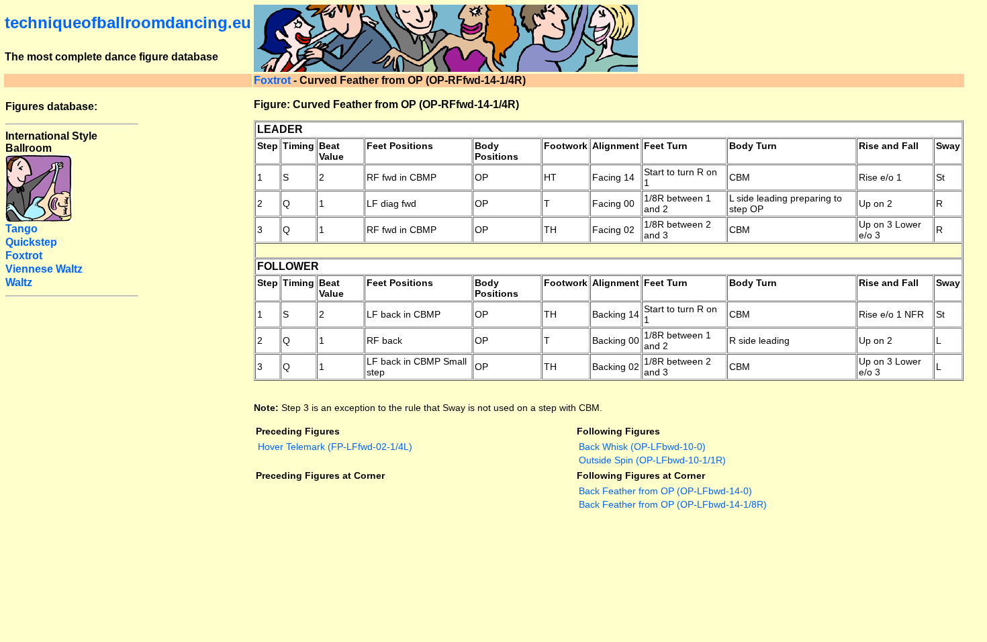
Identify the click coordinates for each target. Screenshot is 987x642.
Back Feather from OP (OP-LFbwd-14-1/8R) (673, 504)
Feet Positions (400, 145)
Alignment (615, 145)
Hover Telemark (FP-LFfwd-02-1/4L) (335, 446)
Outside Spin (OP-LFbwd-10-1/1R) (652, 460)
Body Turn (753, 145)
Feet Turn (666, 145)
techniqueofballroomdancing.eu (128, 22)
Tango (21, 228)
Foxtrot (272, 80)
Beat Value (331, 151)
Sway (948, 145)
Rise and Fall (889, 145)
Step (267, 145)
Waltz (18, 282)
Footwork (566, 145)
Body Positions (496, 151)
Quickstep (31, 242)
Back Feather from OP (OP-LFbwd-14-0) (665, 491)
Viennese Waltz (44, 269)
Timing (298, 145)
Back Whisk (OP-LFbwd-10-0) (642, 446)
